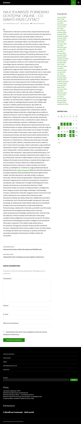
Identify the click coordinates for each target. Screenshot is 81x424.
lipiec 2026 (60, 19)
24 (58, 135)
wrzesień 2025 (62, 38)
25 (61, 135)
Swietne (6, 2)
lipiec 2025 (60, 42)
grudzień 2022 (62, 100)
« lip (59, 142)
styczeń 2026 (61, 30)
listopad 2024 (61, 57)
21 (70, 132)
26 (64, 135)
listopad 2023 (61, 79)
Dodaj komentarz (38, 23)
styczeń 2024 (61, 76)
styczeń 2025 (61, 53)
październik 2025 (62, 36)
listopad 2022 (61, 102)
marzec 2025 (61, 49)
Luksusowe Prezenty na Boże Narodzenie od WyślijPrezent (22, 248)
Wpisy (5, 362)
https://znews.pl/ (23, 170)
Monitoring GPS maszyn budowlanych (15, 393)
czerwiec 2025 (62, 44)
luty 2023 (60, 96)
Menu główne (78, 2)
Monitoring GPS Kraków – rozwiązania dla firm (18, 394)
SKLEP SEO (6, 369)
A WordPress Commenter (13, 412)
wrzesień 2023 (62, 83)
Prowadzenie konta (10, 366)
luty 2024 (60, 74)
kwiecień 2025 (62, 47)
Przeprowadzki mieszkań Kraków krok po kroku (18, 398)
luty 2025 (60, 51)
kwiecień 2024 (62, 70)
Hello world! (29, 412)
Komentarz (7, 278)
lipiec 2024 (60, 64)
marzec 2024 (61, 72)
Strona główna (8, 354)
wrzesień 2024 (62, 61)
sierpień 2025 (61, 40)
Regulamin (7, 358)
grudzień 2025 (62, 32)
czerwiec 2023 (62, 89)
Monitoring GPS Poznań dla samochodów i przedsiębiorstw (22, 396)
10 (58, 128)
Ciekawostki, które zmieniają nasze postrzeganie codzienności (23, 256)
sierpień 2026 (61, 17)
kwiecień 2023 (62, 93)
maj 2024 (60, 68)
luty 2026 (60, 28)
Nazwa (6, 305)
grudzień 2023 (62, 78)
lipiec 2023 (60, 87)
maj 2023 (60, 91)
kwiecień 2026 (62, 25)
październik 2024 (62, 59)
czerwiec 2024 (62, 66)
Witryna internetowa (10, 323)
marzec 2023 (61, 95)
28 (70, 135)
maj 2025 (60, 45)
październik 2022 (62, 104)
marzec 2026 (61, 27)
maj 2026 (60, 23)
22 (73, 132)
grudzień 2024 (62, 55)
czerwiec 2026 (62, 21)
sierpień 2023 (61, 85)
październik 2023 (62, 81)
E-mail (6, 314)
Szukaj (5, 377)
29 (73, 135)
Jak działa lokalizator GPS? (11, 391)
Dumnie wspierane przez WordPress (13, 421)
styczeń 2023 (61, 98)
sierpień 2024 (61, 62)
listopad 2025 (61, 34)
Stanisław (25, 23)
